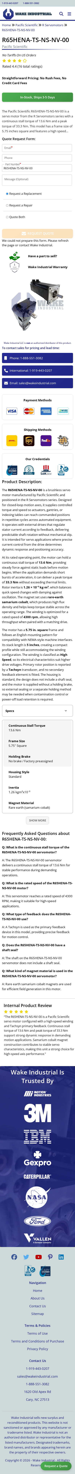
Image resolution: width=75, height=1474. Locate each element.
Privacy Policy (37, 1349)
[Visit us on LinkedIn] (61, 1257)
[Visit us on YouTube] (38, 1257)
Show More (37, 820)
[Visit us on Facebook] (14, 1257)
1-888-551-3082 (31, 3)
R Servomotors (52, 25)
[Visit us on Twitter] (26, 1257)
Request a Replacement (25, 194)
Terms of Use (37, 1333)
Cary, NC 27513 (37, 1399)
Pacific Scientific (26, 25)
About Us (38, 1298)
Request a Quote (56, 1466)
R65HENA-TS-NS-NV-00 (18, 30)
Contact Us (37, 1306)
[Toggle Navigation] (69, 14)
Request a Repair (21, 205)
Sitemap (37, 1313)
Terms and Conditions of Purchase (37, 1341)
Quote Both (17, 217)
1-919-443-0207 (10, 3)
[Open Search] (61, 14)
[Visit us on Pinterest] (50, 1257)
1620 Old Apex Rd (37, 1391)
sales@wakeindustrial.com (37, 383)
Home (6, 25)
